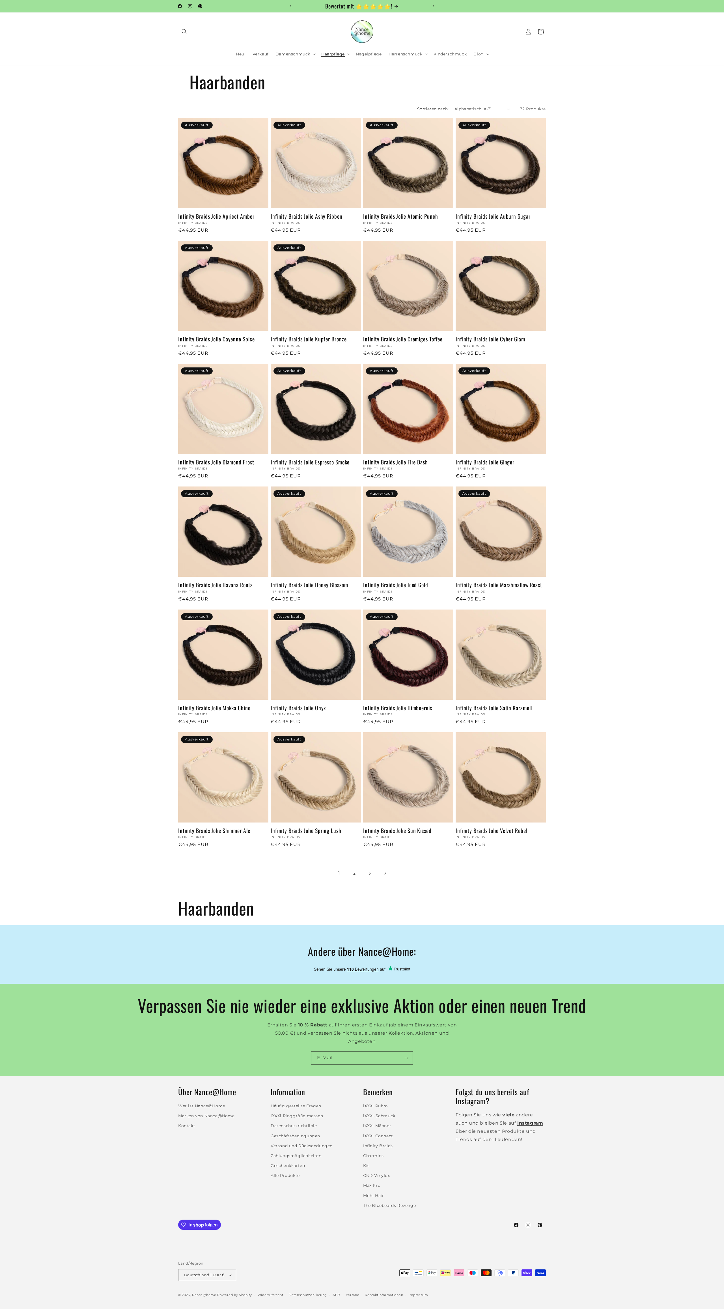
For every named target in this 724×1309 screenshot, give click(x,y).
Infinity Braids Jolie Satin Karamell (494, 708)
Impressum (418, 1295)
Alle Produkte (285, 1175)
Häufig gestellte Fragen (296, 1105)
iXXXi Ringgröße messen (297, 1115)
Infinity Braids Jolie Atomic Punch (400, 216)
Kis (366, 1165)
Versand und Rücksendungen (302, 1145)
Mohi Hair (373, 1195)
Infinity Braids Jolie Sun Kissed (397, 830)
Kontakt (186, 1126)
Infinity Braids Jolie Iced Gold (395, 585)
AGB (336, 1295)
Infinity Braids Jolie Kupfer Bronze (309, 339)
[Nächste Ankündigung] (433, 6)
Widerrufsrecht (270, 1295)
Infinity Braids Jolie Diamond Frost (216, 462)
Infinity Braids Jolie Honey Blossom (309, 585)
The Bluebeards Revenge (389, 1205)
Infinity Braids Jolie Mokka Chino (214, 708)
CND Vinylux (376, 1175)
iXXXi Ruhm (375, 1105)
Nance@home (204, 1295)
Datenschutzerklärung (308, 1295)
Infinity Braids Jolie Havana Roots (215, 585)
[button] (184, 31)
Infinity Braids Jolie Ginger (485, 462)
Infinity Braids (378, 1145)
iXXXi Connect (378, 1135)
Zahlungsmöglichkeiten (296, 1155)
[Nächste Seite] (385, 873)
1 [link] (339, 873)
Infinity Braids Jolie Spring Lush (306, 830)
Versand (352, 1295)
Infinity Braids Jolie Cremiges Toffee (403, 339)
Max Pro (371, 1185)
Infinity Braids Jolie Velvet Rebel (491, 830)
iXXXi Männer (377, 1126)
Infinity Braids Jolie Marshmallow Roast (499, 585)
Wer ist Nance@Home (201, 1105)
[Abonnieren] (406, 1058)
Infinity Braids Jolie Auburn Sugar (493, 216)
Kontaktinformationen (384, 1295)
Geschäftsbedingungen (295, 1135)
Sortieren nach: (433, 108)
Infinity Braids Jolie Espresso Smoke (310, 462)
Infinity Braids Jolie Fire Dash (395, 462)
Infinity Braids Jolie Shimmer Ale (214, 830)
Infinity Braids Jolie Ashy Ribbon (306, 216)
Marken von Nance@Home (206, 1115)
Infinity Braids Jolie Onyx (298, 708)
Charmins (373, 1155)
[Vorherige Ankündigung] (290, 6)
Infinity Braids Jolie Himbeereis (397, 708)
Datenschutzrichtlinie (294, 1126)
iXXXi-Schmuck (379, 1115)
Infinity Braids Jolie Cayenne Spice (216, 339)
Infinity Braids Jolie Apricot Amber (216, 216)
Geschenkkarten (288, 1165)
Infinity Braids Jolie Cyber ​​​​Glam (490, 339)
